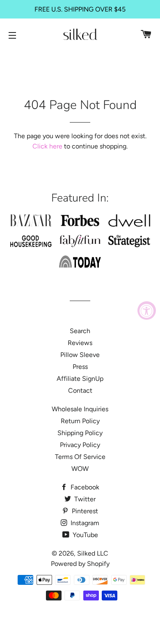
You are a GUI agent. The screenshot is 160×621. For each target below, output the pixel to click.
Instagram (84, 523)
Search (80, 331)
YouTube (84, 535)
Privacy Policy (80, 445)
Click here (47, 146)
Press (80, 367)
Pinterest (84, 511)
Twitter (84, 499)
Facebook (84, 487)
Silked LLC (92, 553)
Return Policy (80, 421)
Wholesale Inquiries (80, 409)
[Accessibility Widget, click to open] (146, 310)
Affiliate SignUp (80, 378)
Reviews (80, 343)
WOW (80, 469)
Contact (80, 390)
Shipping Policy (80, 433)
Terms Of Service (80, 457)
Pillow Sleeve (80, 355)
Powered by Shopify (80, 564)
